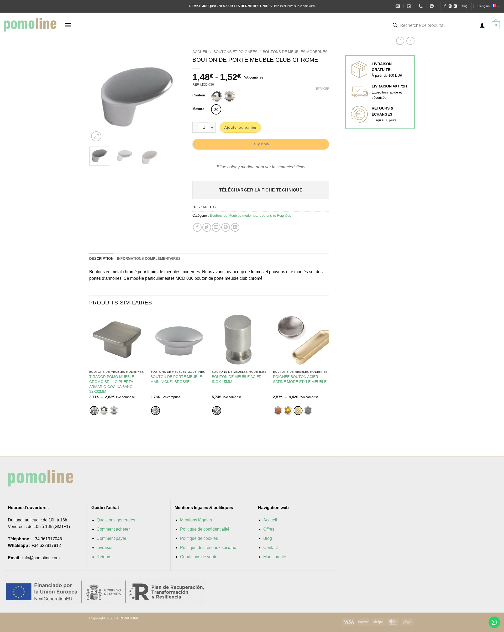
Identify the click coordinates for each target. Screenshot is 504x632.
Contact (270, 547)
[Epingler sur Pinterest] (225, 227)
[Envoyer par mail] (216, 227)
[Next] (176, 95)
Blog (267, 538)
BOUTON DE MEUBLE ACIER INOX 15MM (236, 379)
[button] (67, 25)
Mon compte (274, 557)
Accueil (200, 52)
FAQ (464, 6)
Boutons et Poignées (235, 52)
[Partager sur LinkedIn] (235, 227)
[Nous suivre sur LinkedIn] (455, 6)
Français (483, 6)
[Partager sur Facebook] (197, 227)
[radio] (217, 96)
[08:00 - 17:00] (409, 6)
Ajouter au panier (240, 127)
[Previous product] (410, 41)
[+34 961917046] (421, 6)
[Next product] (400, 41)
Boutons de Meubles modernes (295, 52)
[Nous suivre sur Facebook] (445, 6)
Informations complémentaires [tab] (149, 259)
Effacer (322, 88)
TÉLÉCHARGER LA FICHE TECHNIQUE (260, 190)
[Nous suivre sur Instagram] (450, 6)
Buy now (261, 144)
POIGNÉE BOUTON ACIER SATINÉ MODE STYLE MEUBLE (300, 379)
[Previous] (97, 95)
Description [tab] (101, 259)
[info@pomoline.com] (398, 6)
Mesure (198, 109)
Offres (268, 529)
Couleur (198, 95)
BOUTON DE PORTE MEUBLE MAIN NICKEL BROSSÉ (176, 379)
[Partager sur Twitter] (206, 227)
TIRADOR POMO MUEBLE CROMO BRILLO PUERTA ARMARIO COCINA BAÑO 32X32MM (111, 384)
